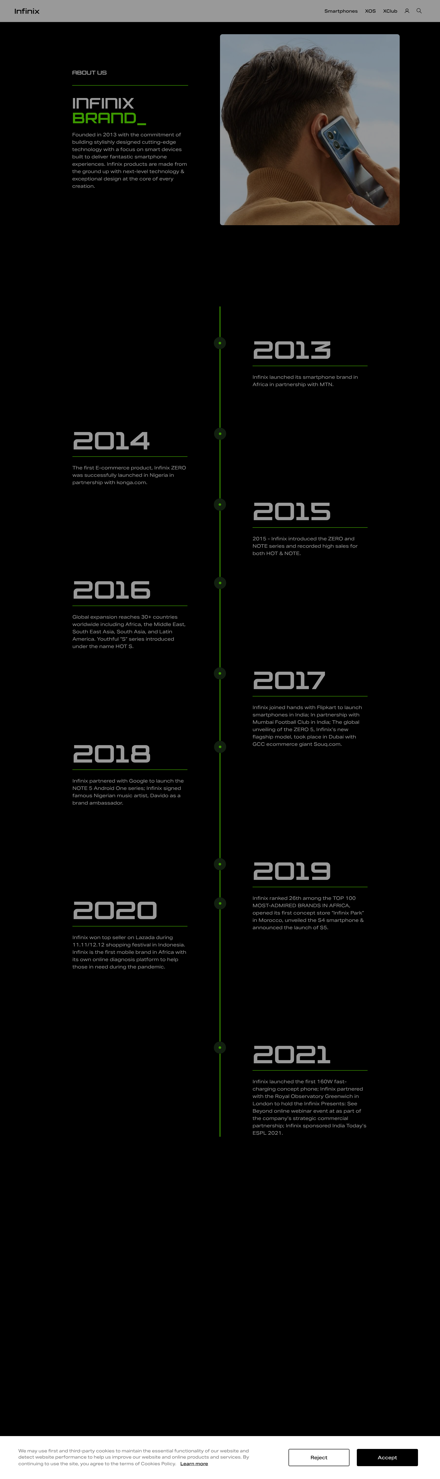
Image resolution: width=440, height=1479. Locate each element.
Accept (387, 1457)
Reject (319, 1457)
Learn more (194, 1463)
